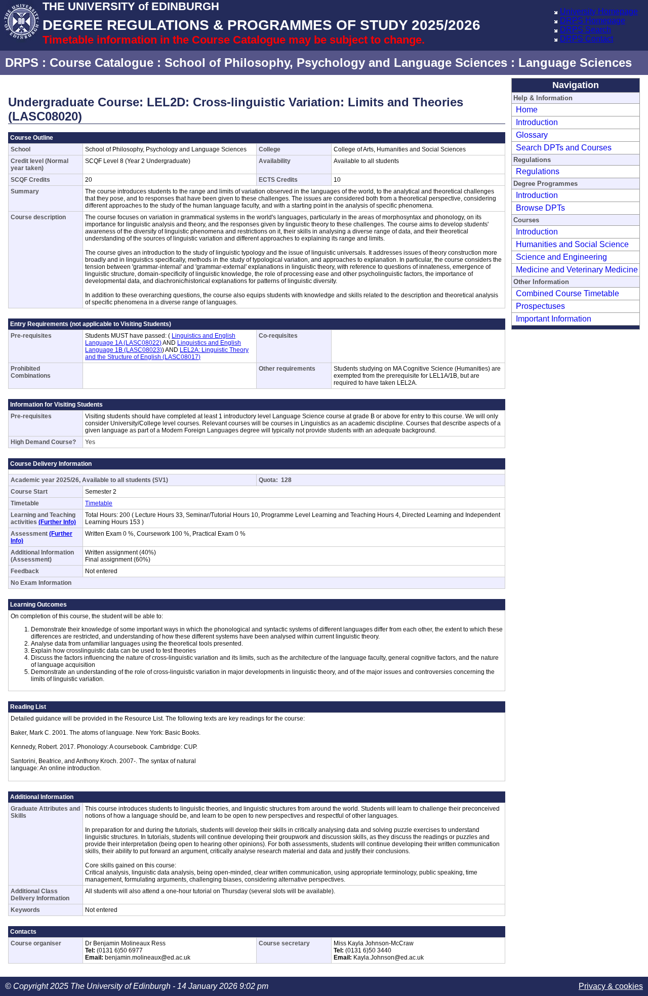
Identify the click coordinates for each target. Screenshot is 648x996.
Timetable (98, 503)
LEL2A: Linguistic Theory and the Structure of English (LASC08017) (167, 353)
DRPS (21, 62)
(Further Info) (57, 522)
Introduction (537, 122)
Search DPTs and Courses (564, 147)
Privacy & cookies (611, 986)
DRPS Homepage (592, 20)
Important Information (553, 318)
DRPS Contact (586, 38)
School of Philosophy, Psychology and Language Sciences (336, 62)
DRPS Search (585, 29)
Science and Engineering (561, 257)
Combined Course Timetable (567, 293)
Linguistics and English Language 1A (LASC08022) (160, 339)
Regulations (537, 171)
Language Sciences (575, 62)
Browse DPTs (540, 208)
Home (527, 109)
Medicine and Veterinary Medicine (577, 269)
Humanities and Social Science (572, 244)
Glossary (532, 135)
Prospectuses (540, 306)
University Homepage (599, 11)
